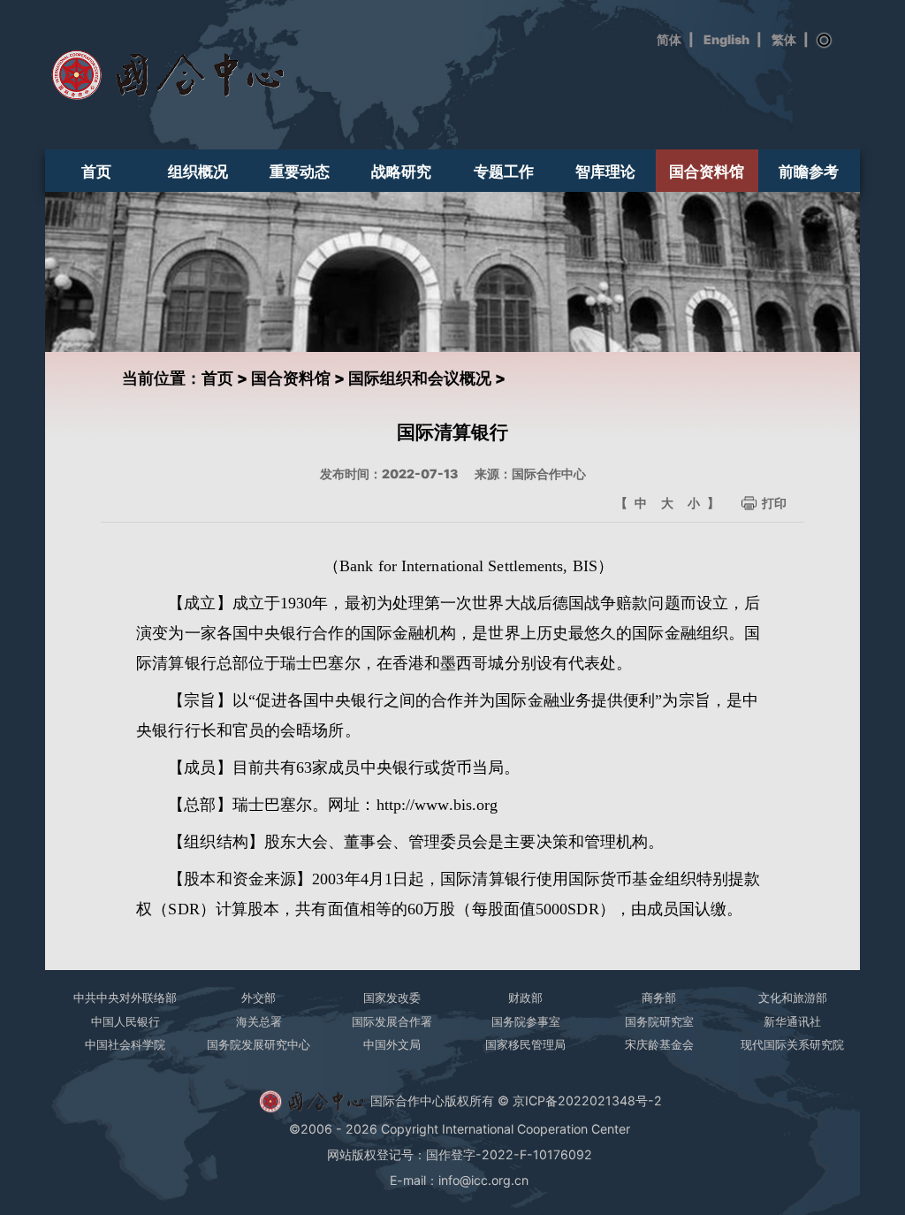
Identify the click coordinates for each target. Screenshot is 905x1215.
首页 (96, 171)
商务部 (659, 997)
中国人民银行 (125, 1021)
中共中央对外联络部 (125, 997)
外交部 (258, 997)
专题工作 (504, 171)
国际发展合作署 (392, 1021)
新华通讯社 (792, 1021)
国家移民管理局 (525, 1044)
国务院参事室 (525, 1021)
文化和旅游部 (792, 997)
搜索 (824, 41)
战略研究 (401, 171)
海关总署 (259, 1021)
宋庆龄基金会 (659, 1044)
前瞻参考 (809, 171)
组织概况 (198, 171)
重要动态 (300, 171)
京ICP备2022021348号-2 (587, 1099)
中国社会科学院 (125, 1044)
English (726, 39)
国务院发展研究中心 (258, 1044)
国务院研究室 (659, 1021)
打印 (774, 502)
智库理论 (605, 171)
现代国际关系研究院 (792, 1044)
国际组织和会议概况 (419, 378)
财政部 (525, 997)
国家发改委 (392, 997)
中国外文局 (392, 1044)
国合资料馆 (706, 171)
